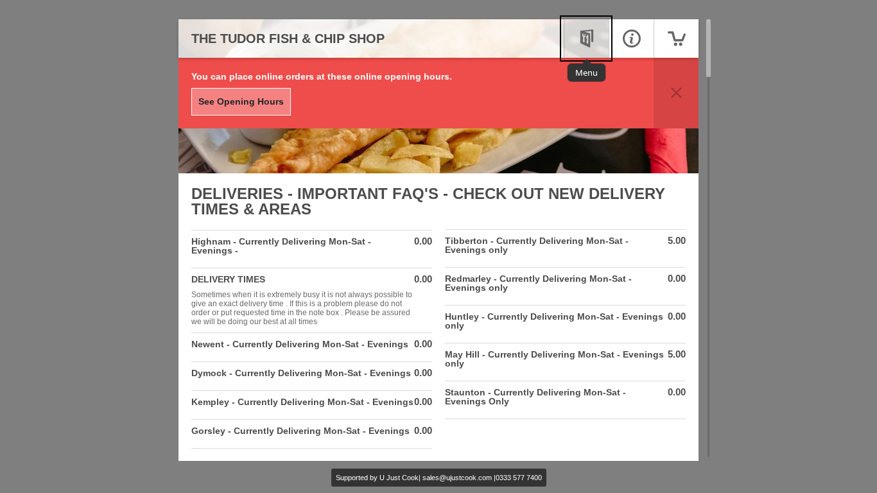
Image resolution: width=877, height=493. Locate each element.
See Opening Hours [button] (241, 101)
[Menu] (586, 38)
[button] (676, 93)
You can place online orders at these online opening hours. (321, 76)
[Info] (631, 38)
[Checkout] (676, 38)
